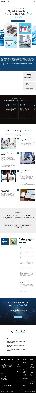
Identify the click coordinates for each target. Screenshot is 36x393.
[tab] (18, 336)
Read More (8, 116)
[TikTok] (6, 386)
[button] (34, 1)
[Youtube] (11, 386)
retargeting (22, 262)
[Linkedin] (9, 386)
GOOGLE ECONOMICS (30, 78)
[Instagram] (4, 386)
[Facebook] (2, 386)
